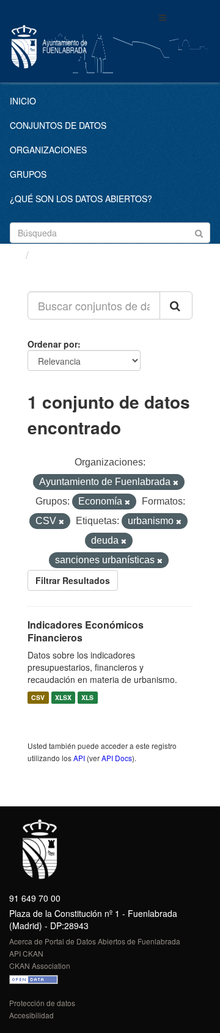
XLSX (63, 697)
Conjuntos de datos (58, 125)
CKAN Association (39, 965)
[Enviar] (199, 232)
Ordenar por (53, 344)
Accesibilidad (31, 1015)
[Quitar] (175, 482)
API (79, 758)
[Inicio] (14, 254)
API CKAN (26, 953)
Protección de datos (42, 1003)
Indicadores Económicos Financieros (86, 631)
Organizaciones (48, 150)
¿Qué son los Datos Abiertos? (81, 198)
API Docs (116, 758)
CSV (38, 697)
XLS (87, 697)
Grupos (28, 174)
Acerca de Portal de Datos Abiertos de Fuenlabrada (94, 941)
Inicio (23, 101)
